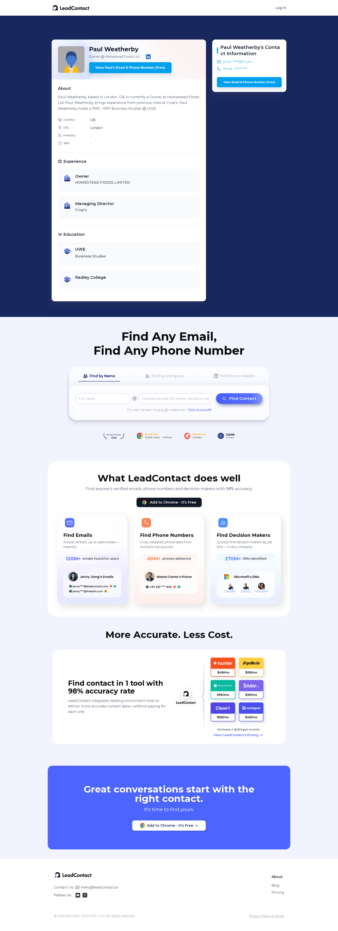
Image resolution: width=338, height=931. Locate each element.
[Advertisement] (169, 27)
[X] (85, 895)
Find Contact (242, 398)
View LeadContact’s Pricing (236, 735)
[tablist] (169, 376)
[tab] (99, 376)
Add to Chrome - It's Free (173, 502)
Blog (275, 885)
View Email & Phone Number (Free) (249, 82)
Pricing (277, 892)
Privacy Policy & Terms (266, 916)
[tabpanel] (169, 402)
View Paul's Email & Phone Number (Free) (130, 67)
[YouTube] (78, 895)
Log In (281, 8)
